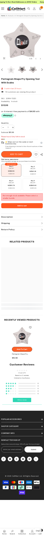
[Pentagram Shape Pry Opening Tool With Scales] (22, 336)
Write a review (22, 400)
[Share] (41, 154)
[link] (36, 154)
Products (11, 16)
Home (3, 16)
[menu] (2, 8)
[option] (22, 40)
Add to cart (16, 154)
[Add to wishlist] (30, 327)
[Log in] (34, 8)
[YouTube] (29, 459)
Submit (33, 449)
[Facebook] (3, 459)
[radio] (11, 170)
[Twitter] (36, 459)
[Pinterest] (16, 459)
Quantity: (5, 123)
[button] (36, 59)
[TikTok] (23, 459)
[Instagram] (10, 459)
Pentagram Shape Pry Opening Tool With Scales (21, 354)
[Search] (28, 8)
